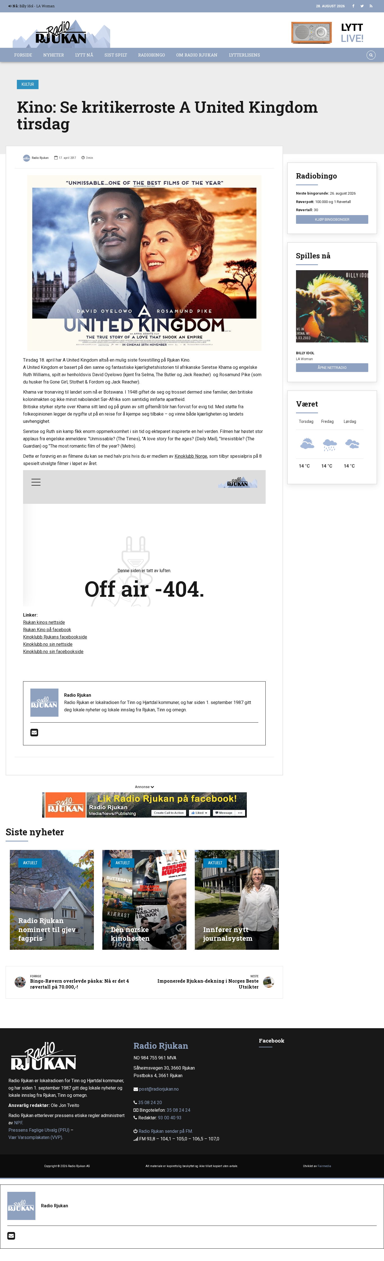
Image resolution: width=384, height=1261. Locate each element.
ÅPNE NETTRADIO (332, 368)
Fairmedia (324, 1166)
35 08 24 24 (178, 1110)
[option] (144, 263)
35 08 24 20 (150, 1102)
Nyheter (53, 55)
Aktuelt (30, 862)
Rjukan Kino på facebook (47, 629)
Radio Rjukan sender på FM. (166, 1131)
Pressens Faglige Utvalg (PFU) (38, 1130)
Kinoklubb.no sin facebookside (53, 651)
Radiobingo (151, 55)
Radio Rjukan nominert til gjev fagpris (47, 929)
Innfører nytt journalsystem (227, 934)
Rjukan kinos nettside (44, 622)
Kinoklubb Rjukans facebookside (55, 637)
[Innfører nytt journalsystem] (237, 900)
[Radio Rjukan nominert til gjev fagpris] (52, 900)
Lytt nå (84, 55)
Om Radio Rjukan (197, 55)
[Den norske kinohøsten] (144, 900)
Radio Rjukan (40, 158)
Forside (23, 55)
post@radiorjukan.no (159, 1089)
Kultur (28, 84)
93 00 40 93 (170, 1117)
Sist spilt (116, 55)
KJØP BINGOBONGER (332, 219)
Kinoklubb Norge (191, 456)
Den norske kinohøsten (130, 934)
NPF (18, 1122)
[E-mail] (34, 734)
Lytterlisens (244, 55)
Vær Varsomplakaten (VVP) (35, 1137)
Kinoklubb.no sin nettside (48, 644)
